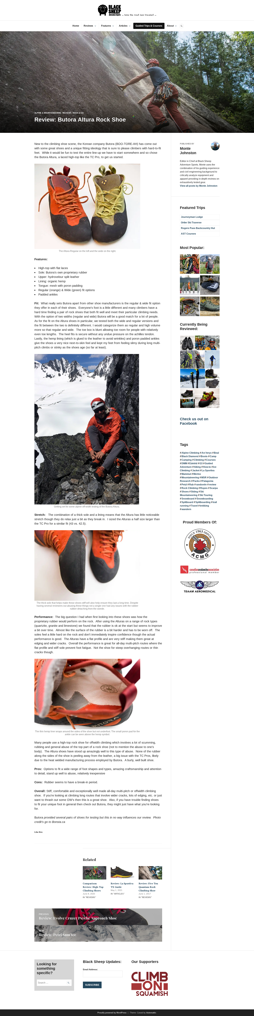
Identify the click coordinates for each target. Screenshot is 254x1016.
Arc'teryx (207, 453)
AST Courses (188, 233)
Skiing (194, 491)
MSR (204, 477)
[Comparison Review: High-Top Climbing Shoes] (94, 872)
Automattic (151, 1013)
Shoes (185, 491)
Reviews (88, 26)
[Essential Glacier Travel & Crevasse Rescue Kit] (189, 307)
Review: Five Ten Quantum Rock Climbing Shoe (148, 887)
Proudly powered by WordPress (111, 1013)
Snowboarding (205, 498)
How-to (207, 467)
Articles (123, 26)
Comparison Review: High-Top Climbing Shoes (93, 887)
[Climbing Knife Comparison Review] (189, 285)
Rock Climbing (190, 488)
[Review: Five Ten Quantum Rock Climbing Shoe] (150, 872)
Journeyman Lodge (192, 217)
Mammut (186, 474)
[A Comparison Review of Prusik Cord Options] (189, 264)
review (212, 484)
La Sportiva (208, 470)
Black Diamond (190, 456)
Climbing (199, 460)
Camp (213, 456)
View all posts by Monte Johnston (198, 186)
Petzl (184, 484)
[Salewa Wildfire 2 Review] (210, 307)
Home (75, 26)
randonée (201, 484)
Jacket (195, 470)
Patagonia (207, 481)
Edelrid (193, 463)
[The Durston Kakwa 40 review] (210, 264)
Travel (194, 505)
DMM (184, 463)
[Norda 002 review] (210, 285)
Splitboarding (202, 502)
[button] (187, 342)
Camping (187, 460)
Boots (204, 456)
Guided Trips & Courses (149, 26)
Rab (191, 484)
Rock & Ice (78, 113)
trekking (204, 505)
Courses (211, 460)
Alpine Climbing (190, 453)
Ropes (204, 488)
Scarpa (214, 488)
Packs (196, 481)
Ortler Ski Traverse (191, 222)
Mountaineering (190, 477)
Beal (216, 453)
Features (106, 26)
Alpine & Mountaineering (47, 113)
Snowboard (188, 498)
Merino (197, 474)
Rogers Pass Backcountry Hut (198, 228)
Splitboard (187, 502)
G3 (201, 463)
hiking (197, 467)
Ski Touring (206, 495)
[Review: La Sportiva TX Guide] (122, 872)
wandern (186, 509)
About (170, 26)
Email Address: (90, 969)
